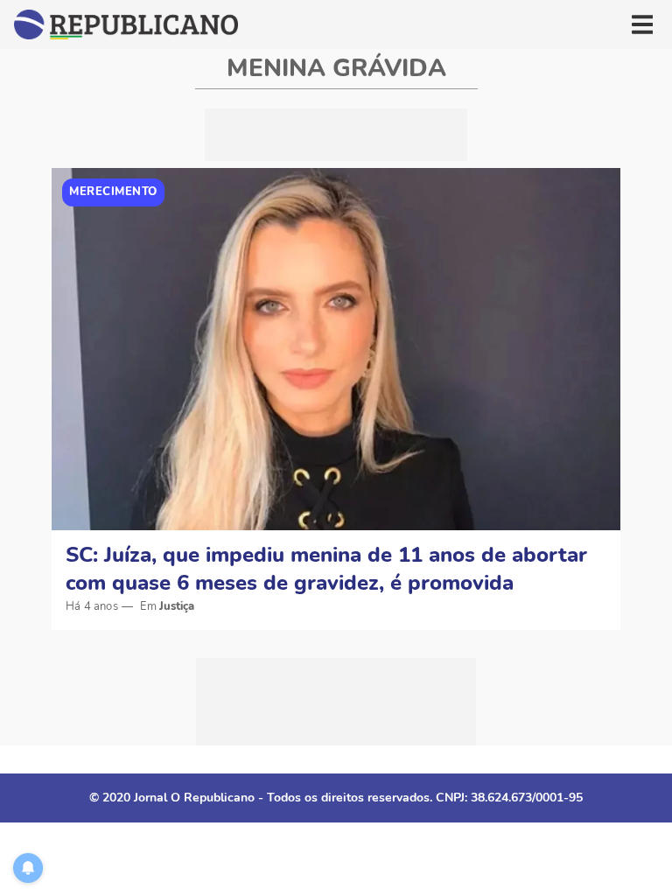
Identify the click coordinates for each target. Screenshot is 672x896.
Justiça (176, 606)
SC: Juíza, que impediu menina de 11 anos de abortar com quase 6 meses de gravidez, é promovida (326, 569)
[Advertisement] (336, 134)
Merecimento (113, 192)
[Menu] (642, 24)
